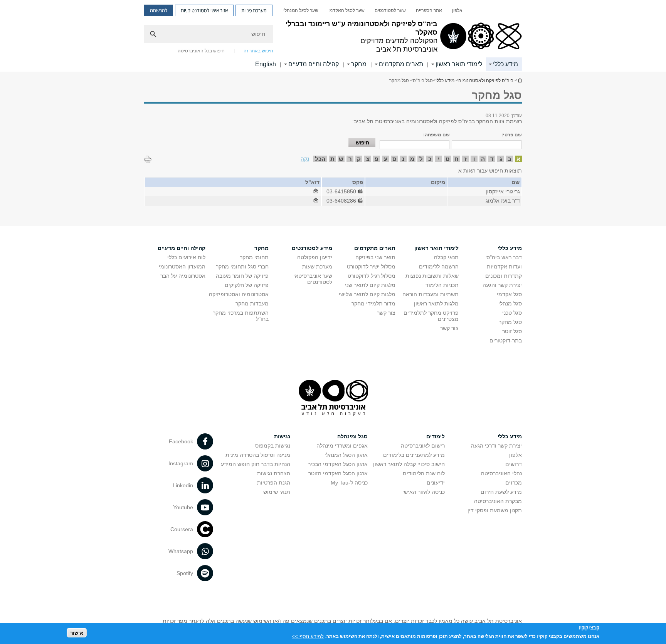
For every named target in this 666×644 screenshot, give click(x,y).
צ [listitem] (368, 159)
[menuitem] (457, 10)
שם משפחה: (436, 135)
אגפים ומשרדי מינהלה (342, 446)
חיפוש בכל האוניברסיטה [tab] (201, 51)
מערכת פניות (254, 10)
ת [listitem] (332, 159)
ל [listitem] (421, 159)
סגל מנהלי (510, 303)
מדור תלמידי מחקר (373, 303)
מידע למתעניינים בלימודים (414, 455)
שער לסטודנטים (390, 10)
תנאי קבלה (446, 257)
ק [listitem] (359, 159)
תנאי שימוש (276, 492)
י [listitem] (439, 159)
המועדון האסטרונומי (182, 266)
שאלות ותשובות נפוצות (432, 276)
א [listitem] (518, 159)
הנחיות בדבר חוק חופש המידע (255, 464)
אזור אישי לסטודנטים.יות (204, 10)
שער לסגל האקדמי (346, 10)
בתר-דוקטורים (505, 340)
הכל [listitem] (320, 159)
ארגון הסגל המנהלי (346, 455)
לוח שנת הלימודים (424, 473)
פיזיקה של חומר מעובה (242, 276)
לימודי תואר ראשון (459, 64)
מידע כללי (505, 64)
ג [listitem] (501, 159)
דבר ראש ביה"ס (504, 257)
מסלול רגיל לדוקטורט (371, 276)
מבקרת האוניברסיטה (498, 501)
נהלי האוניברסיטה (501, 473)
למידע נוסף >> (308, 636)
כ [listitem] (429, 159)
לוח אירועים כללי (186, 257)
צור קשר (449, 328)
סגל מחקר (510, 322)
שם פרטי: (511, 135)
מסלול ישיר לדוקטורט (371, 266)
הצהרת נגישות (273, 473)
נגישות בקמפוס (272, 446)
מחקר (359, 64)
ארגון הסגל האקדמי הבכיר (338, 464)
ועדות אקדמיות (504, 266)
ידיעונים (436, 483)
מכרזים (513, 483)
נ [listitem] (403, 159)
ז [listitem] (465, 159)
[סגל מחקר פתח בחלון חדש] (315, 191)
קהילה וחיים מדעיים (313, 64)
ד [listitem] (492, 159)
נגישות (282, 436)
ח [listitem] (456, 159)
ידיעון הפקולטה (314, 257)
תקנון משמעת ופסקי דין (495, 510)
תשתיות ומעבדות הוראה (430, 294)
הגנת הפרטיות (273, 483)
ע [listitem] (385, 159)
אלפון (457, 10)
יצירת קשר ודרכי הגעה (496, 446)
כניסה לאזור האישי (423, 492)
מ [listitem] (412, 159)
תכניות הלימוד (442, 285)
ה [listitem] (483, 159)
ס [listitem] (394, 159)
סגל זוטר (512, 331)
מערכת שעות (317, 266)
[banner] (333, 36)
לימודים (435, 436)
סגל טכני (512, 313)
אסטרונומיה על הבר (182, 276)
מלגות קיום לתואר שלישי (367, 294)
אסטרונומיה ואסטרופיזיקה (239, 294)
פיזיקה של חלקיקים (247, 285)
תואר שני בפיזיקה (375, 257)
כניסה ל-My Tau (349, 483)
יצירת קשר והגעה (502, 285)
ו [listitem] (474, 159)
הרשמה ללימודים (439, 266)
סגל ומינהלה (352, 436)
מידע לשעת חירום (501, 492)
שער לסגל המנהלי (300, 10)
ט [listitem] (447, 159)
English (265, 64)
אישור (76, 633)
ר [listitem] (350, 159)
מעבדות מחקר (252, 303)
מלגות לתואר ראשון (436, 303)
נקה (305, 159)
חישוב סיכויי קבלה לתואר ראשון (409, 464)
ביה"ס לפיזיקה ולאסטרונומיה (519, 80)
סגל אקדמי (509, 294)
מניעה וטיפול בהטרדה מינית (257, 455)
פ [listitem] (376, 159)
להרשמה (158, 10)
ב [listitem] (509, 159)
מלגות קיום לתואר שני (370, 285)
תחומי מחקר (254, 257)
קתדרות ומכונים (503, 276)
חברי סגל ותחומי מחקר (242, 266)
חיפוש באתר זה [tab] (258, 51)
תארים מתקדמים (401, 64)
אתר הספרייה (429, 10)
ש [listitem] (341, 159)
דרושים (513, 464)
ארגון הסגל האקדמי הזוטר (338, 473)
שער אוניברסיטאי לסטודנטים (312, 279)
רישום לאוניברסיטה (423, 446)
